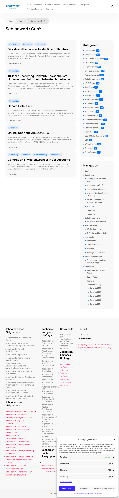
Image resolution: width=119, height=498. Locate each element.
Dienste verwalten (66, 482)
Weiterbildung (91, 144)
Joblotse (90, 206)
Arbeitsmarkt (14, 44)
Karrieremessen (91, 91)
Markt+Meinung (94, 284)
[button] (114, 439)
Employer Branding (92, 71)
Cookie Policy (92, 277)
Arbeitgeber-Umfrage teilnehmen (65, 367)
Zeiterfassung (90, 152)
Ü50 (86, 140)
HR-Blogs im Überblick (96, 252)
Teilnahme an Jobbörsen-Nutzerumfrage (97, 261)
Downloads (91, 240)
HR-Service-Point (94, 229)
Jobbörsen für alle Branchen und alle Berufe (48, 468)
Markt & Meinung (92, 99)
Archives (22, 21)
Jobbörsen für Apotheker (16, 354)
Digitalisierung (91, 67)
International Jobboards (96, 189)
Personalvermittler (92, 128)
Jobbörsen (37, 4)
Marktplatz (84, 4)
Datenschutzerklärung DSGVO (83, 494)
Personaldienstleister (94, 119)
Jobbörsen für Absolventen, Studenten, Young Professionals (19, 344)
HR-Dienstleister (69, 4)
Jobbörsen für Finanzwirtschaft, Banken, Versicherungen (19, 397)
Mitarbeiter (89, 103)
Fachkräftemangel (92, 75)
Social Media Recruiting (94, 136)
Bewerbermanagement (94, 58)
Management (90, 95)
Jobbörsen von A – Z (95, 185)
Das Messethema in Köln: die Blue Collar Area (38, 49)
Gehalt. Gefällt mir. (20, 106)
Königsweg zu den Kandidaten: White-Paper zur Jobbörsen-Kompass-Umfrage (67, 341)
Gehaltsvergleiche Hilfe (96, 221)
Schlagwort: (38, 21)
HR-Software (90, 83)
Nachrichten (40, 44)
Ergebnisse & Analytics (65, 384)
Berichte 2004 (95, 304)
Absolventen (90, 50)
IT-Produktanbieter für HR (97, 233)
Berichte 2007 (95, 292)
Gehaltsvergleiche (52, 4)
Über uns (90, 281)
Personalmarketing (93, 123)
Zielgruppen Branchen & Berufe (96, 179)
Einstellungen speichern (104, 488)
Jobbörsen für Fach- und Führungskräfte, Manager (16, 391)
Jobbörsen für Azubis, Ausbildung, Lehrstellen (20, 378)
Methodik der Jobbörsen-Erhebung (97, 194)
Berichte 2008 (95, 288)
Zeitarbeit (89, 148)
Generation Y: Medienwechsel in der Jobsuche (39, 159)
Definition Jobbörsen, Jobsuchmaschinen (95, 201)
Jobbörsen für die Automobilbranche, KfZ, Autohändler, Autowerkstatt (17, 366)
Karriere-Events (93, 244)
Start (29, 4)
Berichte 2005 (95, 300)
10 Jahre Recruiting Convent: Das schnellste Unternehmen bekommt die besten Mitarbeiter (39, 77)
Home (11, 21)
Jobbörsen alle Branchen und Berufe (18, 339)
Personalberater (91, 115)
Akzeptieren (67, 488)
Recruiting (89, 132)
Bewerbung (27, 44)
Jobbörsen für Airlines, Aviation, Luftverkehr (19, 372)
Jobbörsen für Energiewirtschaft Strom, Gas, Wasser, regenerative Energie (19, 385)
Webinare (90, 248)
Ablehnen (84, 488)
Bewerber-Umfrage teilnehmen (65, 376)
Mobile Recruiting (40, 154)
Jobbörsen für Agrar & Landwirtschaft (15, 350)
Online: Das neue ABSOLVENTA (28, 133)
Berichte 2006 (95, 296)
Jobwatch (92, 214)
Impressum (98, 494)
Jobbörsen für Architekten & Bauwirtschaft (17, 359)
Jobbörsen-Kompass (34, 9)
